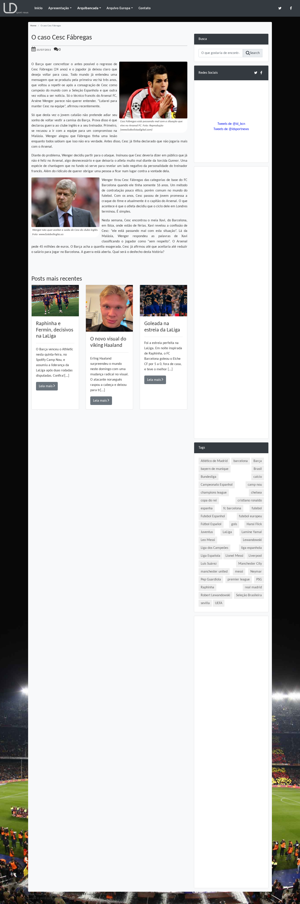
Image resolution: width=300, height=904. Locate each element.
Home (33, 26)
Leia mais (46, 386)
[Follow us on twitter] (280, 8)
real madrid (253, 587)
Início (38, 8)
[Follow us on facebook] (291, 8)
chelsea (256, 492)
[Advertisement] (109, 472)
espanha (207, 508)
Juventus (207, 532)
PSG (259, 579)
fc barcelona (232, 508)
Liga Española (210, 556)
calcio (257, 477)
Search (255, 53)
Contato (145, 8)
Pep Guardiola (211, 579)
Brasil (258, 469)
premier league (239, 579)
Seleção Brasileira (249, 595)
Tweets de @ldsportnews (231, 129)
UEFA (218, 603)
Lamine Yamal (252, 532)
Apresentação (58, 8)
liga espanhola (251, 548)
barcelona (240, 461)
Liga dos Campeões (214, 548)
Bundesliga (208, 477)
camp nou (255, 485)
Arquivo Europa (118, 8)
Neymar (256, 571)
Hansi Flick (254, 524)
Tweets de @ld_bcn (231, 124)
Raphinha (207, 587)
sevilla (205, 603)
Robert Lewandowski (215, 595)
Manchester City (250, 564)
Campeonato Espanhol (217, 485)
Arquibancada (87, 8)
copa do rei (209, 500)
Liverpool (255, 556)
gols (234, 524)
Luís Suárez (209, 564)
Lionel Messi (234, 556)
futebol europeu (250, 516)
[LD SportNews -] (16, 8)
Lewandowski (252, 540)
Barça (257, 461)
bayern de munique (214, 469)
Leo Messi (208, 540)
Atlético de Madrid (214, 461)
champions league (214, 492)
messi (239, 571)
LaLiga (227, 532)
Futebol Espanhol (213, 516)
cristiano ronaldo (250, 500)
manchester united (214, 571)
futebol (257, 508)
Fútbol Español (211, 524)
